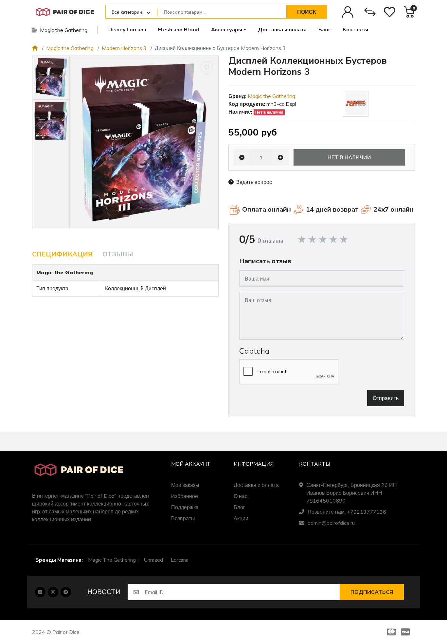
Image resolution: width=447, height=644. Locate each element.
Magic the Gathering (70, 48)
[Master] (390, 631)
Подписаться (371, 592)
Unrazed (153, 560)
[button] (228, 29)
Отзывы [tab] (117, 254)
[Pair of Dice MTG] (65, 12)
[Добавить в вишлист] (207, 67)
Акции (241, 518)
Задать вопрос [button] (254, 182)
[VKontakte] (40, 592)
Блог (239, 507)
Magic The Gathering (112, 560)
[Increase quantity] (280, 157)
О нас (240, 496)
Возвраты (183, 518)
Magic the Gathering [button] (63, 30)
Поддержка (185, 507)
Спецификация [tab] (62, 254)
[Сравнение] (370, 12)
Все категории (127, 12)
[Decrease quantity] (242, 157)
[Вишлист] (389, 12)
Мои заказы (185, 485)
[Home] (35, 48)
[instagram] (53, 592)
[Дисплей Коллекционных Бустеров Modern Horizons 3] (144, 142)
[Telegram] (66, 592)
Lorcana (179, 560)
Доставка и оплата (256, 485)
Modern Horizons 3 (124, 48)
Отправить (386, 398)
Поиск (306, 11)
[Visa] (406, 631)
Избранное (184, 496)
